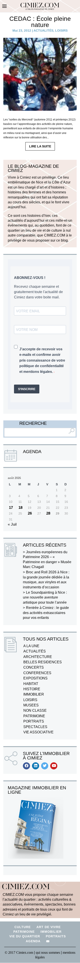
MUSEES (31, 705)
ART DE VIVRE (48, 927)
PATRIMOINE (34, 716)
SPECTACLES (35, 727)
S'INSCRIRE (26, 389)
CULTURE (22, 927)
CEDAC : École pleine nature (40, 21)
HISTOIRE (31, 689)
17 (11, 507)
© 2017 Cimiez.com (19, 952)
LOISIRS (61, 30)
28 (48, 513)
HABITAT (30, 684)
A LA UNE (31, 646)
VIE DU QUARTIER (24, 936)
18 (20, 507)
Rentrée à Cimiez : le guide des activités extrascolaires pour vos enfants (46, 613)
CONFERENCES (37, 673)
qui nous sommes (48, 952)
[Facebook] (26, 765)
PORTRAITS (33, 721)
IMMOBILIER (33, 694)
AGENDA (33, 941)
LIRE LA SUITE (40, 146)
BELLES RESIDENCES (42, 662)
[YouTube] (53, 765)
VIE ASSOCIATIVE (38, 732)
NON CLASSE (35, 710)
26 (30, 513)
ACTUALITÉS (43, 30)
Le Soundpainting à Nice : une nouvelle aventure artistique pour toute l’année (45, 597)
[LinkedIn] (35, 765)
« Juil (12, 524)
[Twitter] (44, 765)
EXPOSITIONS (35, 678)
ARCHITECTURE (37, 657)
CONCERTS (33, 667)
